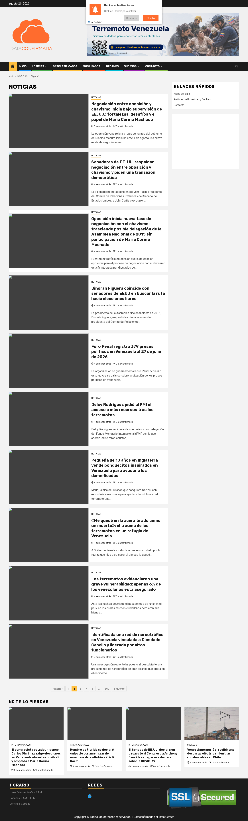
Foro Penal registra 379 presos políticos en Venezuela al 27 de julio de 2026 (126, 351)
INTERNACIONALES (21, 745)
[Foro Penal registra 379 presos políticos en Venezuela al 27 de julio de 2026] (49, 360)
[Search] (236, 66)
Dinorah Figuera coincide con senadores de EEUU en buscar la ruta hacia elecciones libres (128, 293)
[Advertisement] (205, 141)
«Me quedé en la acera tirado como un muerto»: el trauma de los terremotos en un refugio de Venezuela (125, 528)
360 (107, 688)
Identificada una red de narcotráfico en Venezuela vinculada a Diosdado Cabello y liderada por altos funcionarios (127, 642)
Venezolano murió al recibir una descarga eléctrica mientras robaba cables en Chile (211, 753)
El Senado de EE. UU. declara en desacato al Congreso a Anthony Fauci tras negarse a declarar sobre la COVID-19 (153, 755)
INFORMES (112, 66)
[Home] (13, 66)
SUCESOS (130, 66)
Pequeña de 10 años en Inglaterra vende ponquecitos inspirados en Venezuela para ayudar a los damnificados (124, 468)
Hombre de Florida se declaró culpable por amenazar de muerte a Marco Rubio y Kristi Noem (92, 755)
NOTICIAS (38, 66)
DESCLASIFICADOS (65, 66)
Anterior (58, 688)
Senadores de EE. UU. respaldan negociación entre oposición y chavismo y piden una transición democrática (123, 170)
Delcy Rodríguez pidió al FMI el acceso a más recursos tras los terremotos (122, 409)
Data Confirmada (124, 126)
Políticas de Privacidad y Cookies (192, 99)
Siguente (119, 688)
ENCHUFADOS (91, 66)
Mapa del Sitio (182, 93)
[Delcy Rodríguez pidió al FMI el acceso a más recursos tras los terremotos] (49, 419)
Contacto (152, 66)
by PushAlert (96, 21)
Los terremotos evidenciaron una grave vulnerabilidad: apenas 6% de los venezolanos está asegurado (126, 584)
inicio (23, 66)
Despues (131, 18)
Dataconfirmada (143, 817)
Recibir (151, 18)
